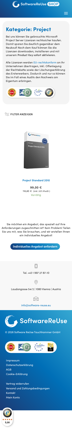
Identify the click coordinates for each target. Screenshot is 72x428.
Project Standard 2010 (36, 180)
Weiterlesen (38, 171)
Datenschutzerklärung (19, 365)
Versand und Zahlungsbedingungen (28, 388)
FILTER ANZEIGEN (21, 113)
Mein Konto (13, 397)
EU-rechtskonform (45, 62)
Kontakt (10, 393)
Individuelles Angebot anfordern (35, 246)
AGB (8, 369)
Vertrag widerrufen (17, 383)
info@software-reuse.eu (36, 305)
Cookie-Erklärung (17, 374)
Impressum (13, 360)
